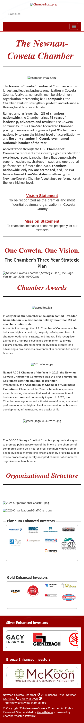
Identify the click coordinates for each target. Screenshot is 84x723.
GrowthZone (45, 712)
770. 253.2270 (28, 699)
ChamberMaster (13, 716)
